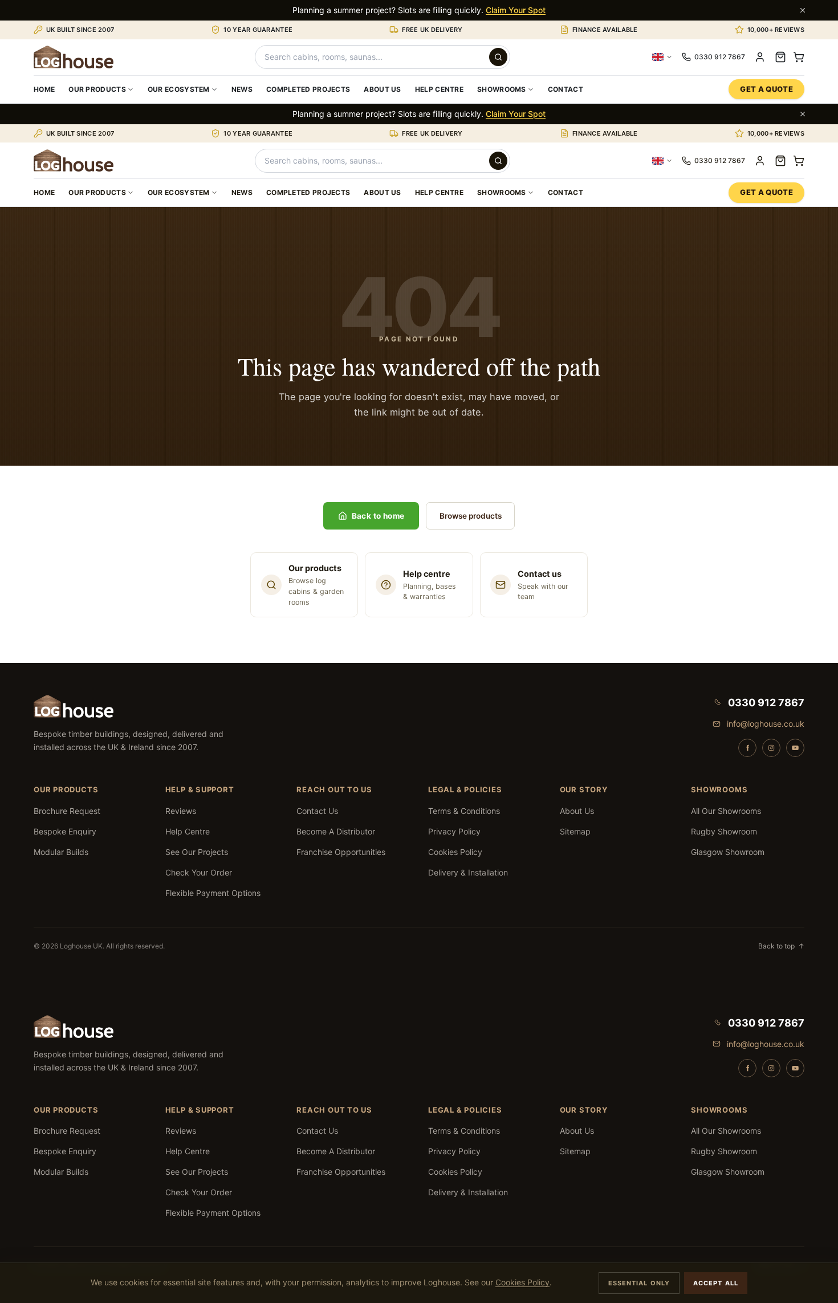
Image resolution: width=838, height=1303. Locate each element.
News (242, 89)
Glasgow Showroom (727, 852)
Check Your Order (198, 872)
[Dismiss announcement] (802, 10)
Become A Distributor (335, 831)
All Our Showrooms (726, 811)
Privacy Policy (454, 831)
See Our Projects (196, 852)
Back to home (378, 515)
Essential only (639, 1283)
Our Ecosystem (179, 89)
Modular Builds (61, 852)
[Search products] (498, 57)
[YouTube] (795, 748)
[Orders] (780, 57)
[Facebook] (747, 748)
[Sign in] (760, 57)
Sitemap (575, 831)
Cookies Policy (455, 852)
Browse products (471, 515)
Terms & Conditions (464, 811)
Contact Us (317, 811)
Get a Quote (766, 88)
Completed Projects (308, 89)
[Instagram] (771, 748)
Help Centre (439, 89)
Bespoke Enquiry (65, 831)
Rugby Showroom (724, 831)
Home (44, 89)
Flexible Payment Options (213, 893)
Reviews (180, 811)
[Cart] (798, 57)
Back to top (781, 946)
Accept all (715, 1283)
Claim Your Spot (516, 10)
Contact (565, 89)
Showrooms (501, 89)
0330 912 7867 (766, 702)
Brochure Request (67, 811)
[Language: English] (662, 57)
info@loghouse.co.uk (765, 723)
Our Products (97, 89)
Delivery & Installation (468, 872)
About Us (382, 89)
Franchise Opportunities (340, 852)
